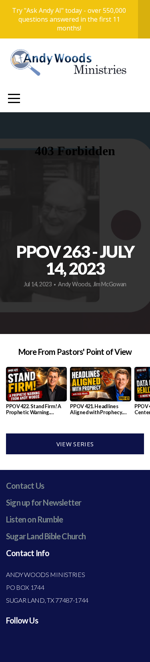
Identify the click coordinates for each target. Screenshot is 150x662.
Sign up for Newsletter (43, 502)
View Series (75, 444)
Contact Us (25, 485)
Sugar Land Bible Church (46, 536)
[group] (36, 394)
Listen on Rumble (34, 519)
